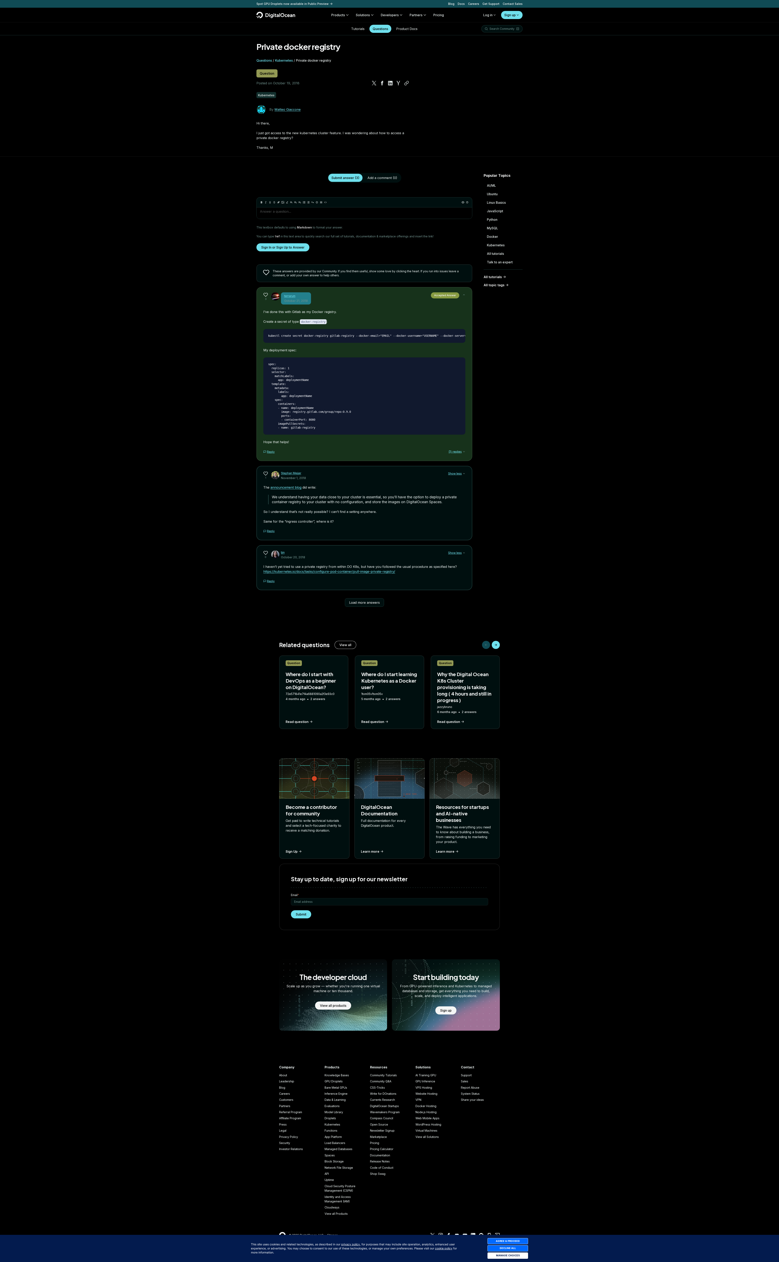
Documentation (380, 1155)
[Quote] (312, 202)
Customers (286, 1099)
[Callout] (316, 202)
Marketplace (378, 1137)
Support (466, 1075)
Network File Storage (339, 1167)
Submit (301, 914)
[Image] (282, 202)
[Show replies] (464, 451)
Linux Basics (496, 203)
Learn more (370, 851)
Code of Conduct (381, 1167)
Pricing (374, 1143)
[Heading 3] (299, 202)
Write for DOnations (383, 1093)
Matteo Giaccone (287, 109)
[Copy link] (406, 83)
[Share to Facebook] (382, 83)
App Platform (333, 1137)
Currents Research (382, 1099)
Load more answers (364, 602)
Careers (473, 3)
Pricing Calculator (381, 1149)
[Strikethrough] (274, 202)
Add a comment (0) (382, 178)
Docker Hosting (425, 1106)
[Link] (278, 202)
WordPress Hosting (428, 1124)
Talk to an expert (500, 262)
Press (283, 1124)
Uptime (329, 1180)
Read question (297, 722)
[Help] (467, 202)
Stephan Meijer (291, 473)
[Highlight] (287, 202)
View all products (333, 1006)
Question (267, 73)
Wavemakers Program (385, 1112)
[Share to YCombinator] (398, 83)
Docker (492, 237)
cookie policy (443, 1248)
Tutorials (358, 29)
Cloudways (332, 1207)
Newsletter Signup (382, 1130)
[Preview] (463, 202)
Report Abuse (470, 1087)
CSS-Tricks (377, 1087)
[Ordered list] (308, 202)
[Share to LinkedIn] (390, 83)
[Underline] (270, 202)
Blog (451, 3)
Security (284, 1143)
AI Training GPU (425, 1075)
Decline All (508, 1248)
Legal (282, 1130)
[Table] (321, 202)
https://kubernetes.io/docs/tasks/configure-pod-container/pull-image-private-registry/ (329, 571)
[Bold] (261, 202)
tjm (283, 552)
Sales (464, 1081)
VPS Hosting (423, 1087)
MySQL (492, 228)
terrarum (289, 296)
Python (492, 220)
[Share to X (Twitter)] (374, 83)
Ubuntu (492, 194)
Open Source (379, 1124)
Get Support (490, 3)
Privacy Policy (288, 1137)
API (327, 1173)
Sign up (510, 15)
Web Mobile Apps (427, 1118)
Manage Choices (508, 1255)
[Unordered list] (304, 202)
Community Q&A (380, 1081)
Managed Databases (338, 1149)
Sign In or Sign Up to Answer (282, 247)
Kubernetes (284, 60)
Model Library (334, 1112)
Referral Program (290, 1112)
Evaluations (332, 1106)
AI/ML (491, 185)
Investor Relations (291, 1149)
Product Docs (406, 29)
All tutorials (495, 254)
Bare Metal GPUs (336, 1087)
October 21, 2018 (296, 300)
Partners (284, 1106)
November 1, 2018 (293, 478)
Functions (331, 1130)
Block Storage (334, 1161)
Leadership (286, 1081)
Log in (488, 15)
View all (345, 645)
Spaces (330, 1155)
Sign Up (292, 851)
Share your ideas (472, 1099)
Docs (461, 3)
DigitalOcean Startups (384, 1106)
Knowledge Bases (337, 1075)
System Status (470, 1093)
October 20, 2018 (293, 557)
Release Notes (380, 1161)
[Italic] (265, 202)
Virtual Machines (426, 1130)
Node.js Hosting (426, 1112)
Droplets (330, 1118)
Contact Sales (513, 3)
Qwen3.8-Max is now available (278, 3)
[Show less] (464, 294)
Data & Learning (335, 1099)
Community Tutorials (383, 1075)
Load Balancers (335, 1143)
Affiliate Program (290, 1118)
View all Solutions (427, 1137)
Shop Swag (377, 1173)
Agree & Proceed (508, 1241)
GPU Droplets (334, 1081)
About (283, 1075)
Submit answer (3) (345, 178)
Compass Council (381, 1118)
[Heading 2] (295, 202)
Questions (380, 29)
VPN (418, 1099)
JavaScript (495, 211)
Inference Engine (336, 1093)
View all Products (336, 1213)
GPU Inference (425, 1081)
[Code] (325, 202)
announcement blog (285, 487)
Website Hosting (426, 1093)
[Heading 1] (291, 202)
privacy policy (350, 1244)
